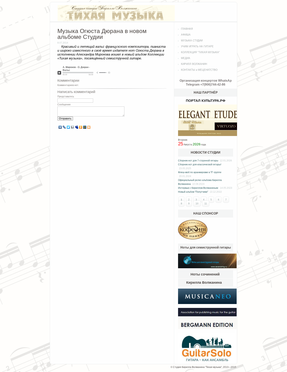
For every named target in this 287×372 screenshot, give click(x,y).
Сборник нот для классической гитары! (199, 164)
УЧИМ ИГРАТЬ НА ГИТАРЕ (197, 46)
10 (197, 203)
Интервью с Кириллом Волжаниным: (198, 188)
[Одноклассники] (81, 127)
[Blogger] (89, 127)
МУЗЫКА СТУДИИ (192, 40)
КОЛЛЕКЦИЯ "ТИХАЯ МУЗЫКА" (200, 52)
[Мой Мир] (85, 127)
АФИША (186, 34)
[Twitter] (68, 127)
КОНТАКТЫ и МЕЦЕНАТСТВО (199, 69)
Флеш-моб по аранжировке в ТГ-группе (199, 172)
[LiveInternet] (72, 127)
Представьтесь (65, 96)
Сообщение (64, 104)
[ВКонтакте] (60, 127)
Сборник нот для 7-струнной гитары (198, 160)
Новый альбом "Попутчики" (193, 191)
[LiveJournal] (64, 127)
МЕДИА (185, 58)
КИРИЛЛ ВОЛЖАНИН (194, 64)
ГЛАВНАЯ (187, 28)
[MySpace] (77, 127)
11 (205, 203)
